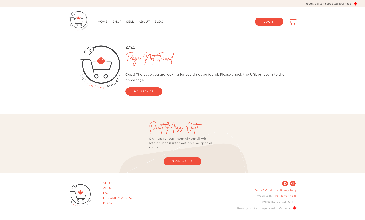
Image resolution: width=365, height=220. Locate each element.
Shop (117, 21)
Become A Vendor (119, 198)
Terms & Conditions (266, 190)
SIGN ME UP (182, 161)
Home (103, 21)
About (144, 21)
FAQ (106, 193)
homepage (144, 91)
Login (269, 21)
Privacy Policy (288, 190)
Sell (130, 21)
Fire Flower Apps (285, 195)
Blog (158, 21)
